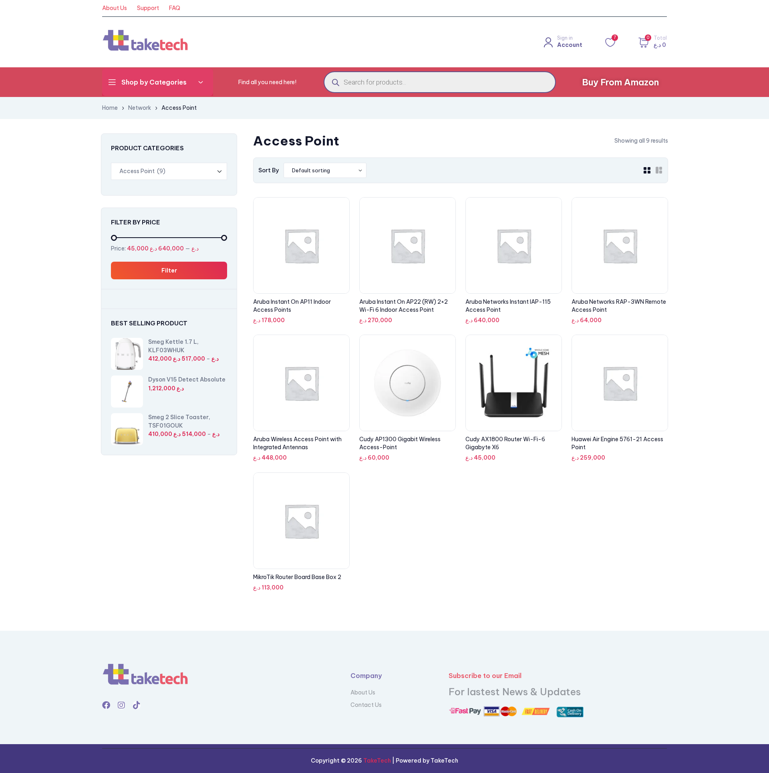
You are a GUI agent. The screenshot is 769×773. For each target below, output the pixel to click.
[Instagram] (121, 705)
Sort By (268, 170)
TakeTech (376, 760)
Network (139, 107)
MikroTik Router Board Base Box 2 (297, 577)
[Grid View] (647, 170)
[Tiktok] (137, 705)
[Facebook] (106, 705)
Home (110, 107)
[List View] (659, 170)
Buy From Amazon (620, 82)
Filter (169, 270)
